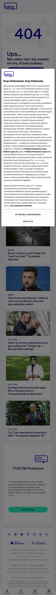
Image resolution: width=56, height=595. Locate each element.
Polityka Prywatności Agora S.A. (38, 152)
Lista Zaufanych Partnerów (21, 206)
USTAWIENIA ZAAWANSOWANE (28, 214)
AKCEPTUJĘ (28, 221)
